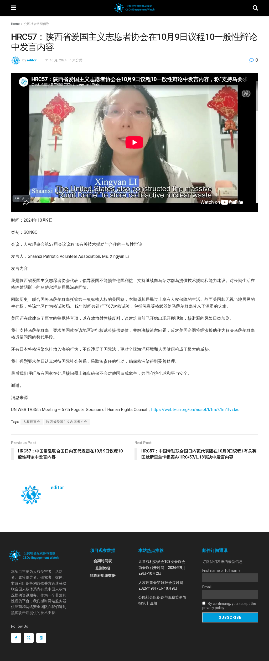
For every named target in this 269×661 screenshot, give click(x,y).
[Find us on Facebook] (16, 638)
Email (206, 587)
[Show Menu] (13, 8)
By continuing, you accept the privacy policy (229, 605)
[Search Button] (255, 8)
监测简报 (102, 568)
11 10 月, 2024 (55, 60)
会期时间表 (103, 561)
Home (15, 24)
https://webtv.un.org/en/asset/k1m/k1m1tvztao (195, 409)
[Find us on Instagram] (41, 638)
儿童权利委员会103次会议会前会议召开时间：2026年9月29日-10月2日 (162, 567)
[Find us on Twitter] (29, 638)
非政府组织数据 (103, 575)
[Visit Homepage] (134, 8)
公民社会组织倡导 (36, 24)
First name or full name (221, 570)
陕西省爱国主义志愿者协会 (66, 422)
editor (32, 60)
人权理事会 (31, 422)
